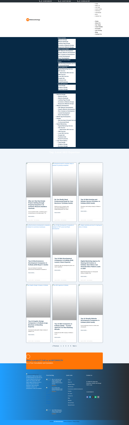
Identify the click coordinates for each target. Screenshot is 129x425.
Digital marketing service (65, 69)
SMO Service (62, 74)
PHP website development (65, 50)
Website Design (62, 38)
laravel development (64, 56)
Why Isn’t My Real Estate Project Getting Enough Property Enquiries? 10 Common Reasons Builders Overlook (37, 204)
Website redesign (63, 41)
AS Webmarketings (58, 421)
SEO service (61, 70)
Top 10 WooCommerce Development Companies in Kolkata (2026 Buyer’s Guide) (38, 263)
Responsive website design (66, 47)
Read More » (31, 216)
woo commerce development (66, 54)
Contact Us (98, 16)
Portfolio (97, 10)
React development (63, 58)
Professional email (63, 65)
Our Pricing (98, 12)
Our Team (97, 7)
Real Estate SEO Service (67, 72)
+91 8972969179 (90, 392)
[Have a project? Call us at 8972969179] (28, 357)
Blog (96, 14)
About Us (97, 5)
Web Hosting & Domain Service (67, 63)
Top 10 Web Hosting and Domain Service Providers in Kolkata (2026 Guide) (90, 201)
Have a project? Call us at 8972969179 (44, 360)
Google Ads (61, 78)
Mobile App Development (64, 60)
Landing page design (64, 43)
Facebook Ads (62, 80)
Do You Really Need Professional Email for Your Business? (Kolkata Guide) (63, 201)
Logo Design (61, 85)
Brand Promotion (63, 82)
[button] (97, 19)
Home (96, 3)
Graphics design (62, 87)
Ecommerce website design (66, 45)
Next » (75, 346)
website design (62, 39)
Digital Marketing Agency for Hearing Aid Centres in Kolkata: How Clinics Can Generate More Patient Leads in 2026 (90, 264)
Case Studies (98, 9)
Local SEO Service (63, 76)
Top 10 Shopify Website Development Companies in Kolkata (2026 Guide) (90, 320)
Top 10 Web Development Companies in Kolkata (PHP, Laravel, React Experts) (63, 260)
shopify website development (66, 52)
